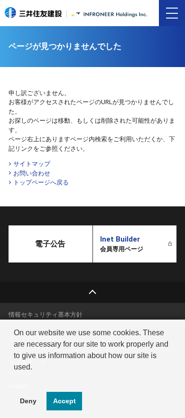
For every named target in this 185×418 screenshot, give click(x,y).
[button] (15, 379)
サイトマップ (31, 163)
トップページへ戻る (41, 182)
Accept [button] (64, 401)
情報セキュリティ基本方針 (46, 314)
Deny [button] (28, 401)
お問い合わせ (31, 173)
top (92, 292)
